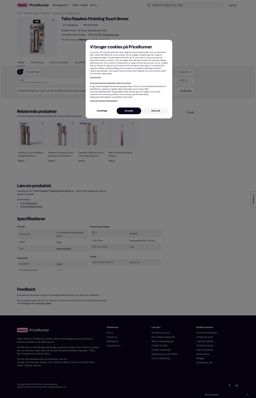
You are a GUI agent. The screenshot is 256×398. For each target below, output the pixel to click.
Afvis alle (155, 111)
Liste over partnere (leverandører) (104, 101)
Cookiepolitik (95, 77)
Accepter (129, 111)
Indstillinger (102, 111)
